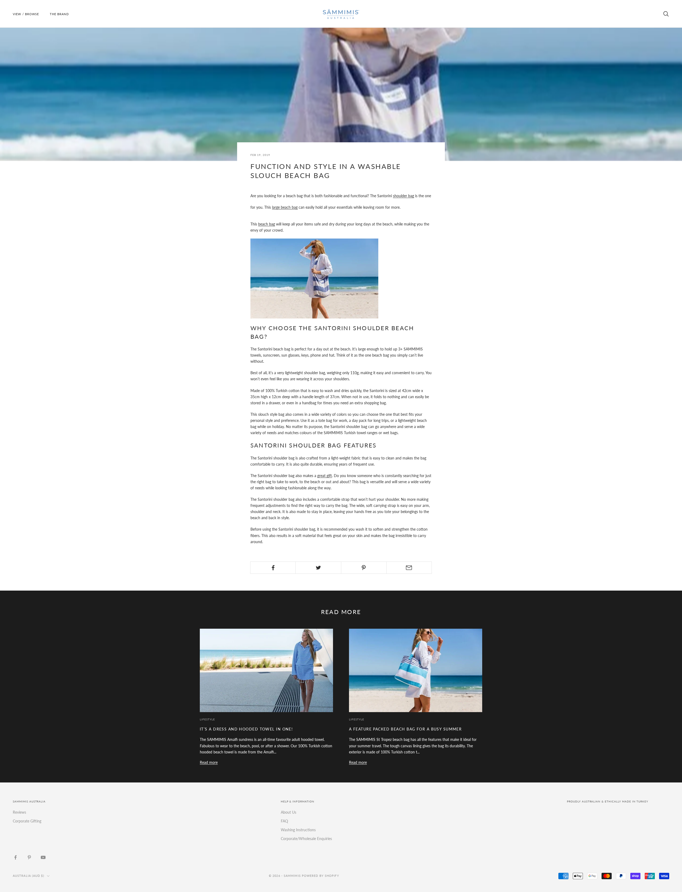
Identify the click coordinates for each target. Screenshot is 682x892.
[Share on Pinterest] (363, 568)
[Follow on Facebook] (15, 857)
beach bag (266, 224)
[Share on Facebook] (272, 568)
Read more (209, 762)
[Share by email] (409, 568)
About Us (288, 812)
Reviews (19, 812)
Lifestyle (207, 719)
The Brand (59, 14)
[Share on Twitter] (318, 568)
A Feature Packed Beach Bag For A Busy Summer (405, 729)
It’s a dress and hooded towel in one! (246, 729)
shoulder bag (403, 195)
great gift (324, 475)
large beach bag (285, 207)
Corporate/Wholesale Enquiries (306, 838)
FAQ (284, 821)
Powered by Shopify (320, 875)
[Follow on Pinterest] (29, 857)
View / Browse (26, 14)
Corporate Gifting (27, 821)
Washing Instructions (298, 830)
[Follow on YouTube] (43, 857)
